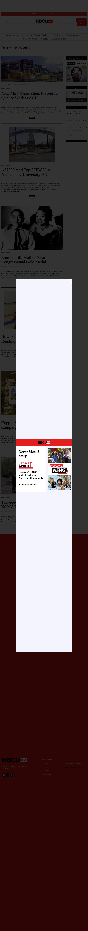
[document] (44, 465)
